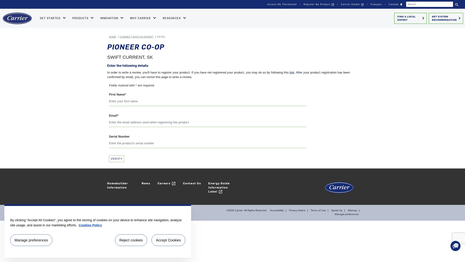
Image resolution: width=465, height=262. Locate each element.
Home (112, 37)
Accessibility (277, 210)
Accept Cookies (168, 240)
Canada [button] (396, 5)
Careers (167, 183)
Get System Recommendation (447, 18)
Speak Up (336, 210)
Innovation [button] (109, 18)
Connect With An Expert (136, 37)
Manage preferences (347, 214)
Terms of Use (318, 210)
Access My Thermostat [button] (282, 4)
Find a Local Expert (411, 18)
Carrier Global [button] (352, 4)
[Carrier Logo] (339, 189)
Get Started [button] (51, 18)
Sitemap (352, 210)
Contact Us (192, 183)
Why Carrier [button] (141, 18)
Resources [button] (172, 18)
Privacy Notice (297, 210)
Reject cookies (131, 240)
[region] (97, 231)
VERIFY (117, 158)
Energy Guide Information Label (219, 187)
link (292, 72)
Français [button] (376, 4)
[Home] (17, 18)
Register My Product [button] (319, 4)
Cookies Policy (90, 225)
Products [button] (80, 18)
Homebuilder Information (117, 185)
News (146, 183)
